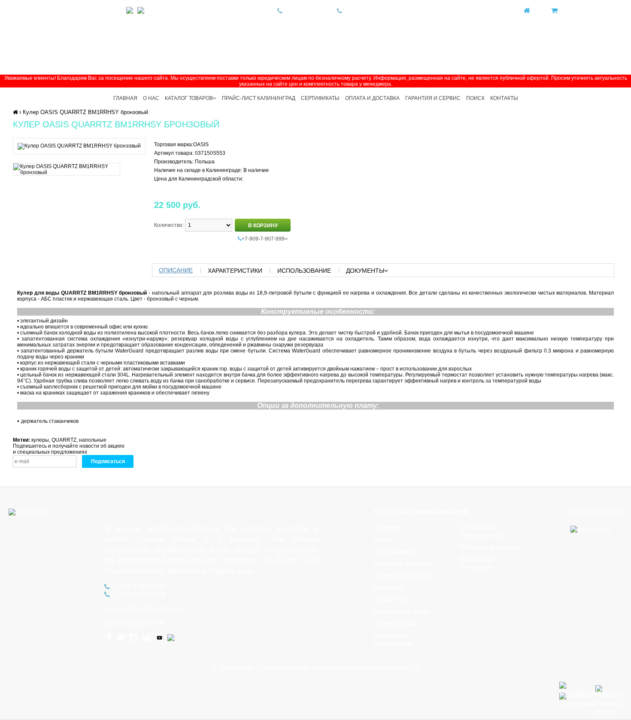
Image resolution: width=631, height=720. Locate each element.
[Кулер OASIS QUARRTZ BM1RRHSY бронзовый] (79, 146)
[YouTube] (129, 11)
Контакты (504, 98)
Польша (205, 162)
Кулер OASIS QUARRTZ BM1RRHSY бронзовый (85, 112)
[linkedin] (140, 11)
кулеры (40, 440)
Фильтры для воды (489, 547)
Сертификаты (320, 98)
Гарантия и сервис (433, 98)
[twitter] (85, 11)
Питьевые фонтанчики (393, 639)
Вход (538, 11)
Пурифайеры (395, 623)
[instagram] (100, 11)
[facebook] (71, 11)
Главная (125, 98)
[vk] (116, 11)
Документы (365, 270)
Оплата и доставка (372, 98)
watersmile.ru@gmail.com (143, 608)
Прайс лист (392, 599)
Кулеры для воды (402, 611)
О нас (151, 98)
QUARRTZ (64, 440)
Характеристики (235, 270)
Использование (304, 270)
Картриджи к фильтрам (479, 562)
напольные (92, 440)
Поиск (475, 98)
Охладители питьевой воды (484, 531)
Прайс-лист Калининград (258, 98)
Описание (176, 270)
